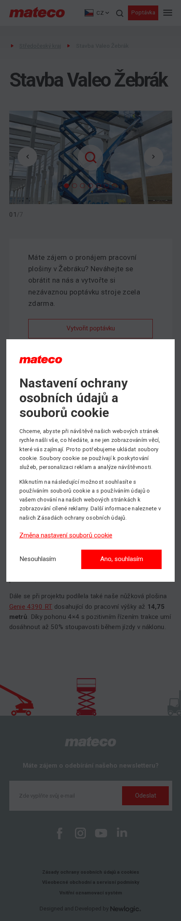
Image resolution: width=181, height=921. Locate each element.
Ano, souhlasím (121, 559)
